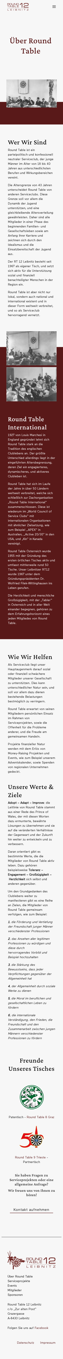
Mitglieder (15, 1290)
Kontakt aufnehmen (31, 1210)
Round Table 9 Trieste (30, 1157)
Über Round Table (20, 1276)
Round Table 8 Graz (40, 1117)
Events (12, 1285)
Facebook (41, 1328)
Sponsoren (15, 1294)
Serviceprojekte (19, 1281)
